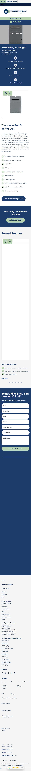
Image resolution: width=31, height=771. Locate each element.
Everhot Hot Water (5, 664)
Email (18, 685)
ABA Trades (3, 1)
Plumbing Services (6, 601)
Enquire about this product (13, 199)
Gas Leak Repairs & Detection (7, 625)
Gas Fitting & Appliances (6, 626)
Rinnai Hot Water (5, 654)
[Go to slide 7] (18, 382)
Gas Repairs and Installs (8, 623)
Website (17, 765)
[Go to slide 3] (12, 382)
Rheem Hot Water (5, 650)
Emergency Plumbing (7, 584)
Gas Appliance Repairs (6, 628)
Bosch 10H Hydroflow (9, 364)
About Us (4, 592)
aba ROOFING (16, 763)
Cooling (3, 619)
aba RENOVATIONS (25, 763)
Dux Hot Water (4, 653)
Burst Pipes (4, 605)
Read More (5, 378)
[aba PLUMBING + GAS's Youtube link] (11, 673)
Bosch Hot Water (5, 651)
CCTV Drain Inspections (6, 608)
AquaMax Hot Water (6, 657)
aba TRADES (4, 760)
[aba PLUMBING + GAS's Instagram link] (8, 673)
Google (4, 685)
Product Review (20, 686)
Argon (21, 765)
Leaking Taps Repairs (6, 609)
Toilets (3, 611)
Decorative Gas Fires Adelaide (7, 631)
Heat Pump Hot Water (6, 646)
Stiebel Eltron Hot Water (6, 662)
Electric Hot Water (5, 640)
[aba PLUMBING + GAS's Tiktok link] (14, 673)
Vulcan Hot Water (5, 656)
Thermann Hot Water (5, 665)
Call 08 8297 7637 (15, 220)
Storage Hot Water (5, 645)
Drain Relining (4, 606)
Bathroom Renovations (6, 613)
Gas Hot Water (4, 642)
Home (3, 581)
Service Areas (5, 588)
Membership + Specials (12, 1)
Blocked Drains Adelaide (6, 603)
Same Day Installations (15, 213)
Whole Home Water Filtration (7, 616)
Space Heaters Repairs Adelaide (8, 634)
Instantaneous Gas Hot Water (7, 648)
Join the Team (4, 594)
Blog (2, 597)
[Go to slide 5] (15, 382)
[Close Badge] (23, 766)
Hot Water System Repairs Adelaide (11, 638)
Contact (3, 596)
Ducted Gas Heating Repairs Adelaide (9, 629)
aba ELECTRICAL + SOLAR (7, 763)
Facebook (5, 686)
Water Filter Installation (6, 617)
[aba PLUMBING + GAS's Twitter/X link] (5, 673)
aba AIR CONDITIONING (13, 760)
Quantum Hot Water (5, 659)
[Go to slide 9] (21, 382)
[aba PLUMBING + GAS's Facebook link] (2, 673)
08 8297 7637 (8, 749)
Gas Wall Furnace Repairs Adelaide (8, 633)
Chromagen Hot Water (6, 661)
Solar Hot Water (5, 643)
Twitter (4, 688)
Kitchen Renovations (5, 614)
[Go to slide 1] (9, 382)
